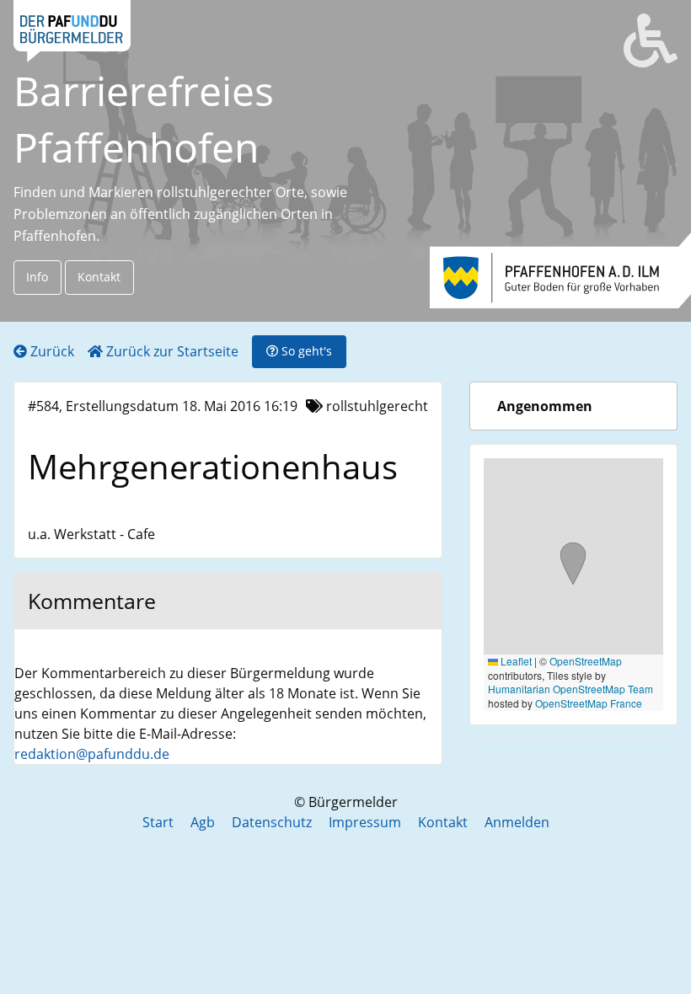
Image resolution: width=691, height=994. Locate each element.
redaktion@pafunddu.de (91, 754)
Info (37, 277)
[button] (573, 565)
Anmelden (517, 822)
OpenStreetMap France (588, 703)
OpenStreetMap (585, 661)
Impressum (365, 822)
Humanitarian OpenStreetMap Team (570, 688)
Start (158, 822)
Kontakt (99, 277)
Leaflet (515, 661)
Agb (202, 822)
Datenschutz (272, 822)
